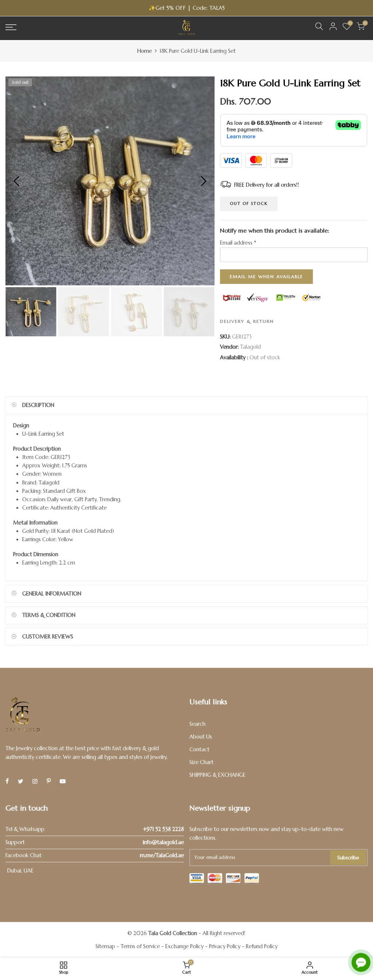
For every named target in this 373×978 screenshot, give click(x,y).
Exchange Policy (184, 946)
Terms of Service (140, 946)
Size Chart (201, 762)
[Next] (202, 181)
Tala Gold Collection (172, 933)
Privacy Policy (224, 946)
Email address (238, 242)
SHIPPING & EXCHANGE (217, 775)
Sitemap (105, 946)
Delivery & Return (247, 321)
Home (144, 51)
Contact (199, 749)
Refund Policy (262, 946)
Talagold (250, 347)
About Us (200, 736)
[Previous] (17, 181)
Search (197, 724)
